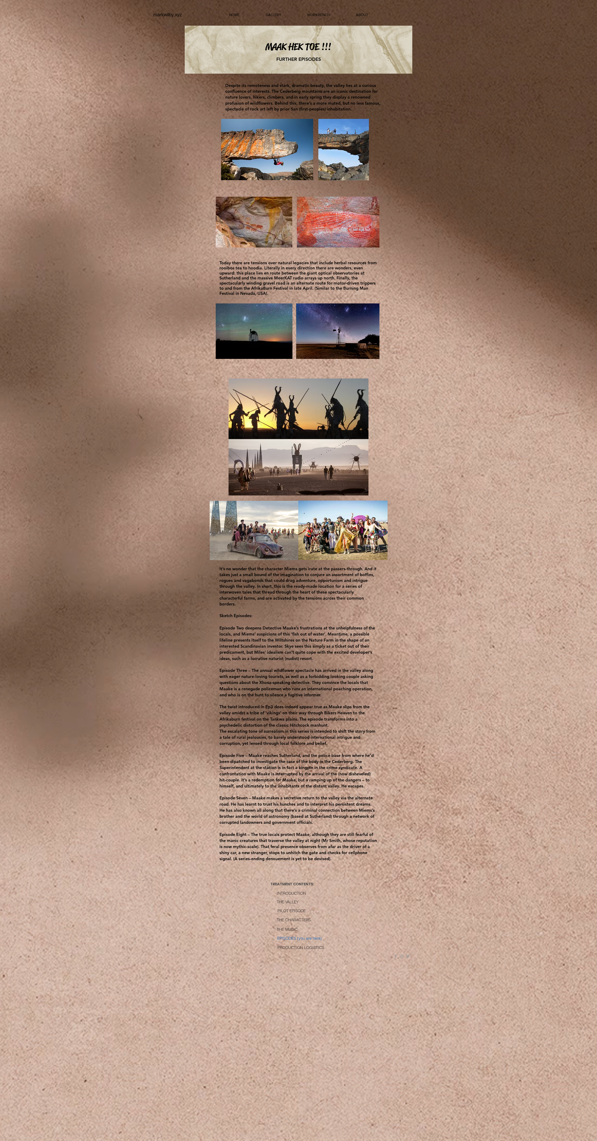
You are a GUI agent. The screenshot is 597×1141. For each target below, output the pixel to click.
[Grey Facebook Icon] (395, 956)
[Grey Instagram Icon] (401, 956)
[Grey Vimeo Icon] (408, 956)
